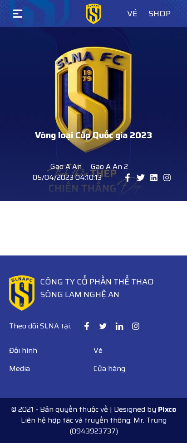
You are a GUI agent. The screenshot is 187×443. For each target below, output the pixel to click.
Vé (132, 13)
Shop (159, 13)
